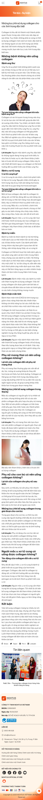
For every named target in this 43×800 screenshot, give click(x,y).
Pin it (24, 644)
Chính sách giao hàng (10, 756)
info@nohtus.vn (10, 735)
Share (6, 644)
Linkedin (33, 644)
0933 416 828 (9, 731)
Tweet (15, 644)
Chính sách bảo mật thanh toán (14, 762)
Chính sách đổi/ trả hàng (31, 753)
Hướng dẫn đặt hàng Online (12, 753)
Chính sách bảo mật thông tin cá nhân (16, 759)
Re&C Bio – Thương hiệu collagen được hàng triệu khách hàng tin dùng (21, 684)
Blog (21, 679)
